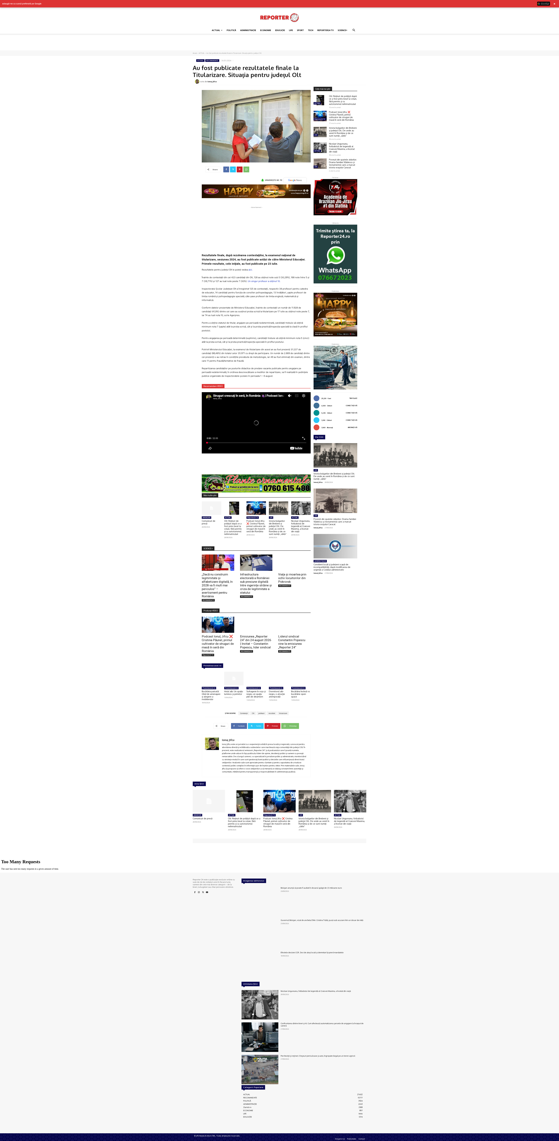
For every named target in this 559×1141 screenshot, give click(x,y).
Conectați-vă (351, 406)
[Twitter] (233, 169)
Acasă (195, 53)
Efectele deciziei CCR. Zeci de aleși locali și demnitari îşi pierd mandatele (312, 952)
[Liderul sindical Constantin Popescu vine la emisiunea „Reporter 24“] (294, 625)
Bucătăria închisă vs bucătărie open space (300, 694)
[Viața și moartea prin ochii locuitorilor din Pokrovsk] (294, 562)
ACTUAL (216, 30)
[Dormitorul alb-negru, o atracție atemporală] (278, 678)
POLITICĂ (231, 30)
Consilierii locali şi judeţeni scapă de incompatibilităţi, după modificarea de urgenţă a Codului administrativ (332, 567)
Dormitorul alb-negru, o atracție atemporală (277, 694)
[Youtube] (207, 892)
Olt (253, 713)
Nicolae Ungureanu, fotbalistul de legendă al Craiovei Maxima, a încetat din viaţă (300, 526)
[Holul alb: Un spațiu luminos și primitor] (234, 678)
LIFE (291, 30)
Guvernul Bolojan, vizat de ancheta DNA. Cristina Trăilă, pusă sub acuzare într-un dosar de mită (322, 920)
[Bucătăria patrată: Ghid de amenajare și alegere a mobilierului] (211, 678)
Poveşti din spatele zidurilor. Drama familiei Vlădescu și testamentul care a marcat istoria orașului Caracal (343, 163)
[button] (353, 30)
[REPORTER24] (279, 17)
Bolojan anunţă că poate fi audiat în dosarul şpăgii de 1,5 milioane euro (311, 888)
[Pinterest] (240, 169)
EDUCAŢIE (280, 30)
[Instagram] (199, 892)
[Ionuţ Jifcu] (197, 81)
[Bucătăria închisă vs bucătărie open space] (301, 678)
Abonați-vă (352, 427)
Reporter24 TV (252, 517)
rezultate (272, 713)
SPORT (300, 30)
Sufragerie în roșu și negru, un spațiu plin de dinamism (256, 694)
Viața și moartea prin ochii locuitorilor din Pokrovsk (292, 578)
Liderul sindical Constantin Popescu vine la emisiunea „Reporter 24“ (291, 642)
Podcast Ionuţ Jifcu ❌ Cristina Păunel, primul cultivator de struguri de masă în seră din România (256, 526)
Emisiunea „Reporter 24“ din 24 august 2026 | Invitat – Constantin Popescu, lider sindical (255, 642)
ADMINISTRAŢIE (248, 30)
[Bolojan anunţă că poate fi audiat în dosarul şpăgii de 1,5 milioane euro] (260, 901)
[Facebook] (226, 169)
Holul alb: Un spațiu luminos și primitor (233, 692)
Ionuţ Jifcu (212, 81)
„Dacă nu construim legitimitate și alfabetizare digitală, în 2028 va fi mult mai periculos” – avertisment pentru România (217, 585)
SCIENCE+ (342, 30)
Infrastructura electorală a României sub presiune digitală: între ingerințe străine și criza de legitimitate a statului (256, 583)
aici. (250, 269)
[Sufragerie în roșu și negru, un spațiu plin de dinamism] (256, 678)
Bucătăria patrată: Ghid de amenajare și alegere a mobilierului (211, 695)
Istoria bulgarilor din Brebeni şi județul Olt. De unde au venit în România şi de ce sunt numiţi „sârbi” (277, 527)
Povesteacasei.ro (212, 665)
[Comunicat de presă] (211, 508)
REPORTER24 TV (325, 30)
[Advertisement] (279, 43)
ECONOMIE (265, 30)
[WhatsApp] (246, 169)
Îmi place (353, 398)
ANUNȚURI (206, 517)
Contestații (244, 713)
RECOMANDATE (212, 60)
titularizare (283, 713)
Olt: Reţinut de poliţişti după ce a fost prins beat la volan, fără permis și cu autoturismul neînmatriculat (233, 527)
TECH (310, 30)
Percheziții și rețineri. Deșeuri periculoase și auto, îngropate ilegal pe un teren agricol (318, 1056)
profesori (261, 713)
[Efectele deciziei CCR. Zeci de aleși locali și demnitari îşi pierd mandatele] (260, 966)
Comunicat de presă (208, 522)
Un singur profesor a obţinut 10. (264, 281)
